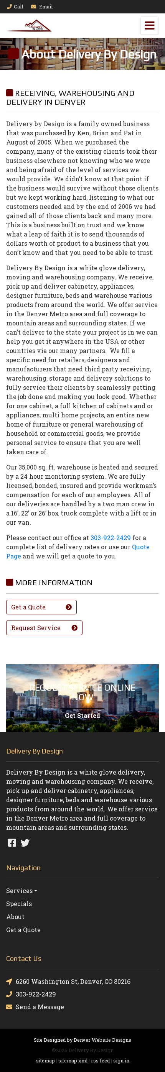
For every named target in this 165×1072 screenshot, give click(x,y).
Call (18, 6)
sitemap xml (72, 1060)
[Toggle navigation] (149, 25)
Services (19, 890)
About (15, 917)
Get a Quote (23, 930)
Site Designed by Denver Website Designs (82, 1040)
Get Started (82, 715)
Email (45, 6)
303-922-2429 (111, 538)
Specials (19, 904)
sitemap (45, 1060)
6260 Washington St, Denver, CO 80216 (73, 981)
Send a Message (40, 1007)
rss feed (100, 1060)
